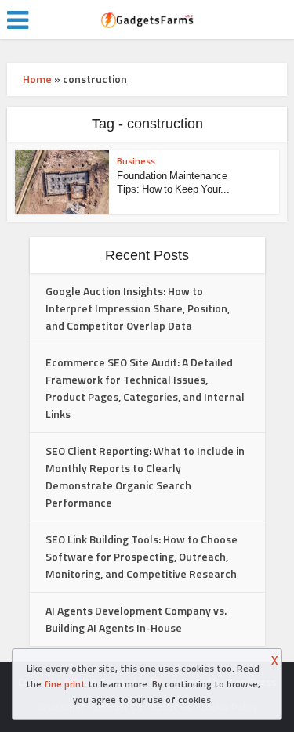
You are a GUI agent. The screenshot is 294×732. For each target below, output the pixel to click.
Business (136, 160)
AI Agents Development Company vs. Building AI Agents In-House (136, 619)
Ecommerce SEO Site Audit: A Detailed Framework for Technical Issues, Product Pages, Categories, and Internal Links (145, 388)
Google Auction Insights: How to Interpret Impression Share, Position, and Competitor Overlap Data (137, 308)
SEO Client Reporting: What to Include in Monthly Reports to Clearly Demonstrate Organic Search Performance (145, 476)
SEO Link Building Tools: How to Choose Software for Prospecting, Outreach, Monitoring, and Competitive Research (141, 556)
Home (37, 78)
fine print (64, 683)
